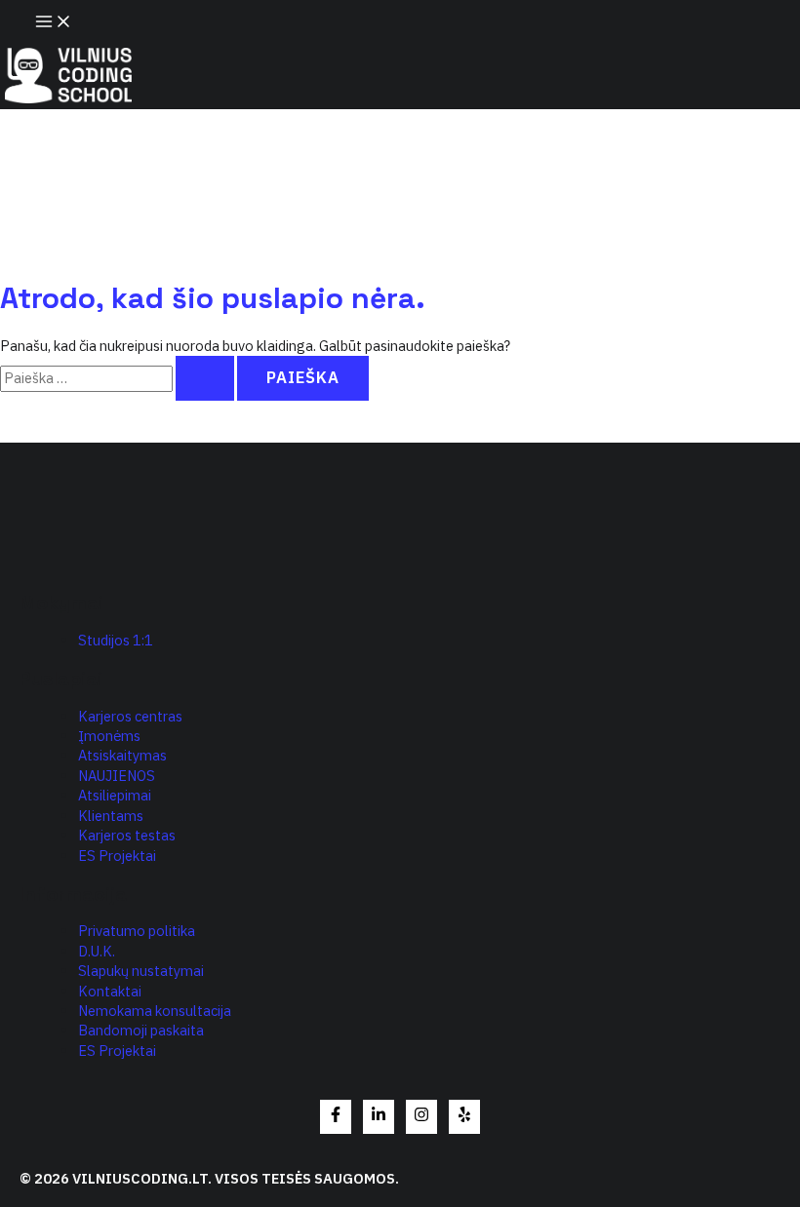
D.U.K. (96, 951)
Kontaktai (109, 991)
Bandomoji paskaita (141, 1030)
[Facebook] (335, 1117)
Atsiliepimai (114, 795)
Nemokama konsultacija (154, 1010)
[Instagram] (421, 1117)
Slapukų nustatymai (141, 970)
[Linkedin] (378, 1117)
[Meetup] (464, 1117)
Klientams (110, 815)
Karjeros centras (130, 716)
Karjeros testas (127, 835)
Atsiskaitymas (122, 755)
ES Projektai (117, 855)
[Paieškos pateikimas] (205, 378)
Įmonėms (109, 735)
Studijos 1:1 (115, 640)
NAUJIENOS (116, 775)
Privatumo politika (136, 930)
